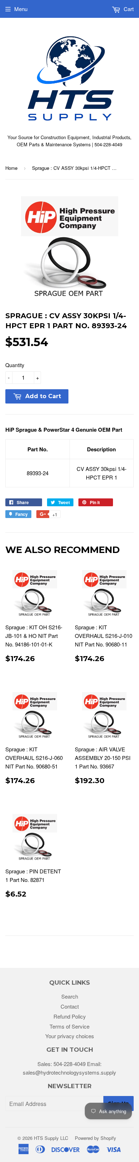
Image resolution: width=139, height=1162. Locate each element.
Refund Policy (69, 1016)
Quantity (14, 365)
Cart (128, 8)
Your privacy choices (69, 1036)
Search (69, 996)
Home (11, 167)
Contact (70, 1006)
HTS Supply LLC (51, 1138)
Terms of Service (69, 1026)
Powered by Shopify (95, 1138)
